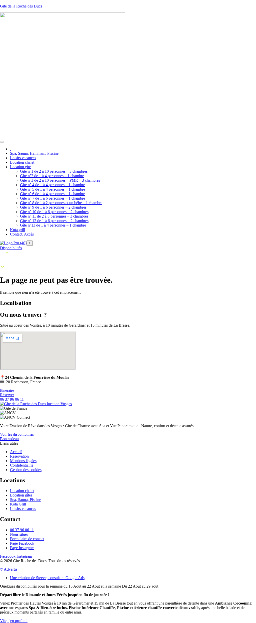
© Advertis (8, 569)
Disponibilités (11, 248)
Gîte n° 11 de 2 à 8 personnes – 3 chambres (54, 216)
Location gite (20, 167)
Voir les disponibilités (17, 434)
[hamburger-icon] (2, 141)
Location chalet (22, 162)
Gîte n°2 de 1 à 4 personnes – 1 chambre (52, 176)
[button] (128, 260)
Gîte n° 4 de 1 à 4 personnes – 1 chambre (52, 185)
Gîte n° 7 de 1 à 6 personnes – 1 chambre (52, 198)
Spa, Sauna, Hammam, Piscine (34, 153)
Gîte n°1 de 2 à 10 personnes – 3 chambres (54, 171)
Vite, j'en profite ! (14, 621)
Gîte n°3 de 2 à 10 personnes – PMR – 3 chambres (60, 180)
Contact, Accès (22, 234)
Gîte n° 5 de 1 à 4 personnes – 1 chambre (52, 189)
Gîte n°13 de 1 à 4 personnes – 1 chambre (53, 225)
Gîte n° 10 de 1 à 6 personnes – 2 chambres (54, 212)
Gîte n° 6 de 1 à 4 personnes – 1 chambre (52, 194)
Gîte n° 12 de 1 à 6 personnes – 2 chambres (54, 221)
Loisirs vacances (23, 158)
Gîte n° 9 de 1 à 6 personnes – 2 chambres (53, 207)
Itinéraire (7, 390)
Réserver (7, 395)
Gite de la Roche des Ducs (21, 6)
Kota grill (17, 230)
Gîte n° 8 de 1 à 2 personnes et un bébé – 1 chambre (61, 203)
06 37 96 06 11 (12, 399)
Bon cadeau (9, 439)
